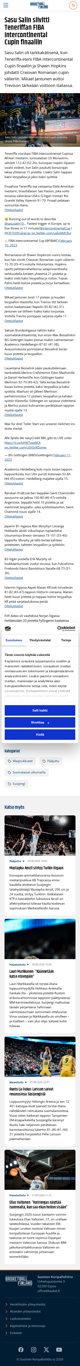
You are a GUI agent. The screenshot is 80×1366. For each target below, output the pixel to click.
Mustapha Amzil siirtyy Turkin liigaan (36, 868)
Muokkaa (37, 722)
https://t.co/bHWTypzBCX (23, 443)
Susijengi (19, 784)
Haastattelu (17, 964)
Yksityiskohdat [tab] (40, 640)
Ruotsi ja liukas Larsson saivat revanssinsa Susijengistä (31, 1092)
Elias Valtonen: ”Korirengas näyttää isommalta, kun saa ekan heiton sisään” (38, 1205)
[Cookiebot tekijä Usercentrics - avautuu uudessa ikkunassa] (57, 628)
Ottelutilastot (14, 210)
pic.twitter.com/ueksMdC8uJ (51, 233)
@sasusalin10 (14, 224)
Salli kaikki (40, 710)
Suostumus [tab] (14, 640)
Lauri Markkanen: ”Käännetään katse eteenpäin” (31, 974)
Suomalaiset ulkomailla (29, 772)
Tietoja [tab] (66, 640)
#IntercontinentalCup (55, 228)
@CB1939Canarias (18, 233)
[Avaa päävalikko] (6, 5)
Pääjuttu (53, 761)
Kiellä (40, 734)
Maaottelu (16, 1082)
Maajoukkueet (23, 761)
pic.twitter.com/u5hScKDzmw (25, 447)
